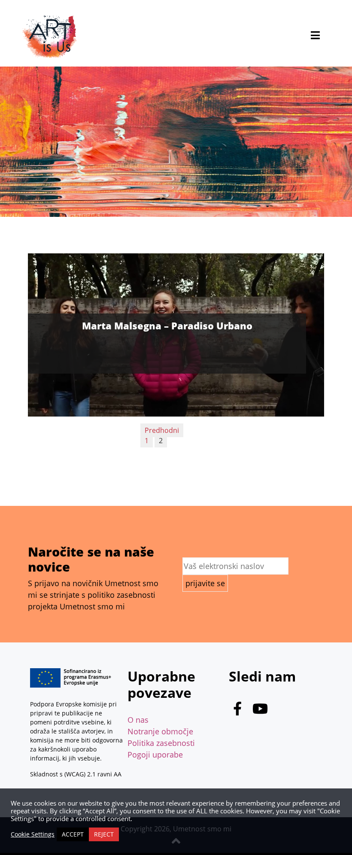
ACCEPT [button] (73, 834)
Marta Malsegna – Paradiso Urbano (167, 325)
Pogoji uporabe (155, 754)
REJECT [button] (104, 834)
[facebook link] (237, 711)
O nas (138, 720)
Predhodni (162, 430)
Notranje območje (160, 731)
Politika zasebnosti (161, 743)
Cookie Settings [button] (33, 834)
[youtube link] (260, 711)
